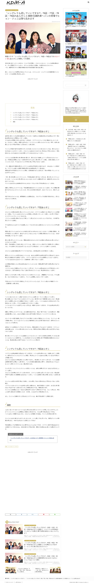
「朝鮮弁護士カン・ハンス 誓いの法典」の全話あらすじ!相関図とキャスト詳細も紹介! (76, 26)
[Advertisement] (32, 90)
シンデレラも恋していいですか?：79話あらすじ (25, 119)
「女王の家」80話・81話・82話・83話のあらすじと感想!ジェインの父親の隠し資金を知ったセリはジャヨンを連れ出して (76, 132)
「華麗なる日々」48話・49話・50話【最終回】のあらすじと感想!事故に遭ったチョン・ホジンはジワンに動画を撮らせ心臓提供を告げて (76, 147)
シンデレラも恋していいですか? (12, 10)
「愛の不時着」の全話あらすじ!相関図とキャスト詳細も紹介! (76, 75)
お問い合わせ (18, 582)
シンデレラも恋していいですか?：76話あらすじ (25, 112)
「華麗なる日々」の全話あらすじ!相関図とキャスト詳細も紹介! (76, 139)
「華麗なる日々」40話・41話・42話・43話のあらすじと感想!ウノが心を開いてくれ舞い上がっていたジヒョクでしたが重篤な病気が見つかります (76, 166)
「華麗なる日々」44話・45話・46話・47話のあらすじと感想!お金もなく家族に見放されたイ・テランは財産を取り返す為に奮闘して (76, 156)
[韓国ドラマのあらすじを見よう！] (15, 5)
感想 (14, 121)
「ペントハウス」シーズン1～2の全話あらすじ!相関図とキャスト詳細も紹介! (76, 43)
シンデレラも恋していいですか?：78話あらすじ (25, 117)
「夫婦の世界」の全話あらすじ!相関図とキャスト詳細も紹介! (76, 59)
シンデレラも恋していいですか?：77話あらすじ (25, 115)
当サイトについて (9, 582)
